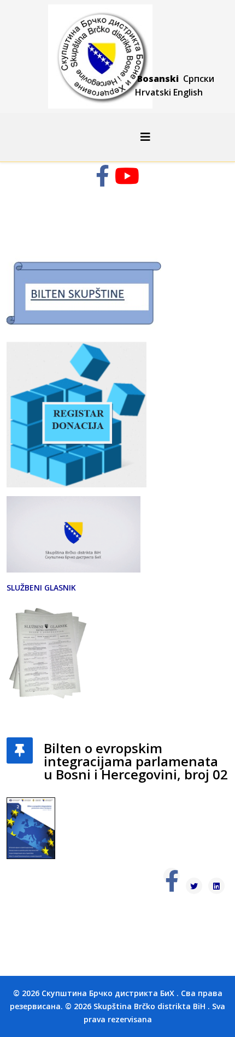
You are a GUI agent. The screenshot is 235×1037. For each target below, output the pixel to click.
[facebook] (102, 181)
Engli (183, 92)
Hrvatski (153, 92)
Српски (198, 79)
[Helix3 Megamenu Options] (145, 136)
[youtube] (127, 181)
